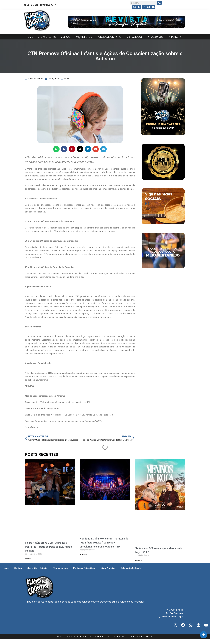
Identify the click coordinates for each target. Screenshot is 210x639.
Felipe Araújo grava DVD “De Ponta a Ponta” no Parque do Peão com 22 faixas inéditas (48, 546)
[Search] (159, 3)
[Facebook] (139, 7)
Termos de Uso (60, 568)
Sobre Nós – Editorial (37, 568)
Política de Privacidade (84, 568)
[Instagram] (134, 7)
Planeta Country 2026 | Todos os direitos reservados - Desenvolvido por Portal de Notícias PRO (105, 636)
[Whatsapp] (144, 7)
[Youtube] (153, 7)
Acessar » (28, 559)
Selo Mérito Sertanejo (131, 568)
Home (6, 568)
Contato (18, 568)
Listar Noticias (108, 568)
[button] (56, 149)
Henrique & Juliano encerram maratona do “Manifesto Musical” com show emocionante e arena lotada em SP (104, 542)
